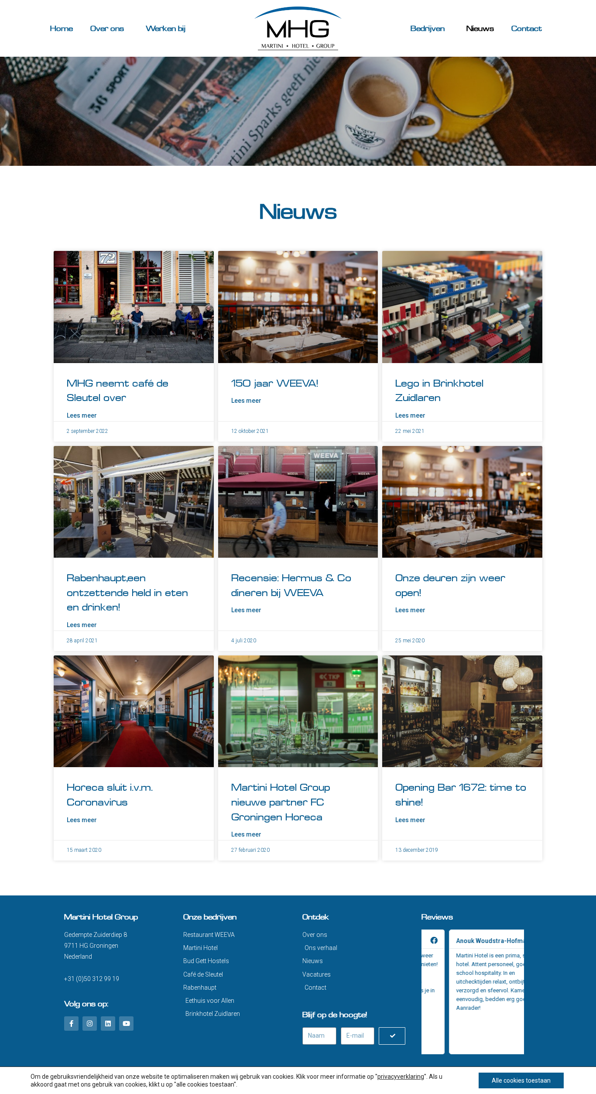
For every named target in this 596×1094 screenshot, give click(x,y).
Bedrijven (428, 28)
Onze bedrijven (209, 916)
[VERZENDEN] (392, 1036)
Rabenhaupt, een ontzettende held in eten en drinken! (127, 592)
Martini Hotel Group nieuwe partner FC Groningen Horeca (280, 802)
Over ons (107, 28)
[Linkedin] (108, 1023)
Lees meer (82, 415)
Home (61, 28)
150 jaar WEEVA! (274, 383)
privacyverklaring (400, 1076)
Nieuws (480, 28)
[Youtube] (126, 1023)
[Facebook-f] (71, 1023)
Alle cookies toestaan (521, 1080)
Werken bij (165, 28)
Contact (526, 28)
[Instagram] (89, 1023)
